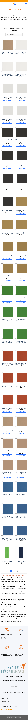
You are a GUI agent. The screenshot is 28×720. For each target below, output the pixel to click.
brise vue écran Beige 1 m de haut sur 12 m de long (21, 276)
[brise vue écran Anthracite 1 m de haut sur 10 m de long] (21, 178)
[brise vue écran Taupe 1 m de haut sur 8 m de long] (21, 443)
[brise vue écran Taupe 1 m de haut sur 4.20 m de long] (21, 421)
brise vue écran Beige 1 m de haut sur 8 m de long (21, 254)
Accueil (6, 28)
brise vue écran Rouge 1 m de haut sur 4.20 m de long (7, 386)
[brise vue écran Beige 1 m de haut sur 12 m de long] (21, 268)
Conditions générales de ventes (9, 706)
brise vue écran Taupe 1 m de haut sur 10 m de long (7, 473)
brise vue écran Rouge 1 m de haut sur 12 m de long (20, 407)
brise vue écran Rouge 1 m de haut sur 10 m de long (7, 407)
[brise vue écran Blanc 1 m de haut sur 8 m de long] (21, 88)
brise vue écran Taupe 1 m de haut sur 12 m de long (21, 473)
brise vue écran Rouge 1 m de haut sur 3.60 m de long (20, 364)
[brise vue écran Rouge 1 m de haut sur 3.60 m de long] (21, 356)
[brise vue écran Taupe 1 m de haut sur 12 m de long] (21, 465)
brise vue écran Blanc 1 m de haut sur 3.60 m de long (7, 75)
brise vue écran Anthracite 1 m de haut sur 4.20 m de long (7, 164)
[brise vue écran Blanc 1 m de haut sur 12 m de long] (21, 110)
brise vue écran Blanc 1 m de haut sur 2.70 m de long (20, 53)
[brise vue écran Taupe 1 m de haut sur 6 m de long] (7, 443)
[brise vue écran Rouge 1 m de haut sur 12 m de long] (21, 399)
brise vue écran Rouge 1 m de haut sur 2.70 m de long (7, 364)
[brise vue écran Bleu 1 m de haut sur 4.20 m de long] (7, 509)
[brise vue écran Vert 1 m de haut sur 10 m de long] (7, 334)
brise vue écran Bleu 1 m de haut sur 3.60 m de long (20, 495)
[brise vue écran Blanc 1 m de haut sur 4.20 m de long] (21, 67)
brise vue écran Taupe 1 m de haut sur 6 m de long (7, 451)
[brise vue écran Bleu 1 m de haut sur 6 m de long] (21, 509)
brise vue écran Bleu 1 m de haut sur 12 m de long (21, 539)
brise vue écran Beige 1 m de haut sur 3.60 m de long (7, 233)
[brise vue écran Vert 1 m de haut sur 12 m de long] (21, 334)
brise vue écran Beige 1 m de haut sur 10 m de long (7, 276)
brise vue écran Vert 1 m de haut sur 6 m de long (7, 320)
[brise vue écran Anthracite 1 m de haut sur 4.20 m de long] (7, 155)
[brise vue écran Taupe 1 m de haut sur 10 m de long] (7, 465)
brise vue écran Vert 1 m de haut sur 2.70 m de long (7, 298)
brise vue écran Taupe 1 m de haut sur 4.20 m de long (20, 429)
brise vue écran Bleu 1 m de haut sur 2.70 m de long (7, 495)
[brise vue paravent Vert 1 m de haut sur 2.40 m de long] (7, 552)
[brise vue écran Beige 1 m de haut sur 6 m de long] (7, 246)
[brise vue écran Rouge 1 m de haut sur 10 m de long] (7, 399)
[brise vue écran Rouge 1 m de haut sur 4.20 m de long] (7, 377)
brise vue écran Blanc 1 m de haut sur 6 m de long (7, 97)
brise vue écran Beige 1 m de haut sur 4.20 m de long (20, 233)
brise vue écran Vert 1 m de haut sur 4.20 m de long (20, 298)
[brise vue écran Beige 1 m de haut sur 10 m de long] (7, 268)
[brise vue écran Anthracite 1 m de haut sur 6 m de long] (21, 155)
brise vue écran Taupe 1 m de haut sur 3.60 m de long (7, 429)
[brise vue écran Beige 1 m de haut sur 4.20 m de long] (21, 224)
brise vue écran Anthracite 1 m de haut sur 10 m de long (20, 187)
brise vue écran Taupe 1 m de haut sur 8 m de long (21, 451)
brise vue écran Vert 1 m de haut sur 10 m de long (7, 342)
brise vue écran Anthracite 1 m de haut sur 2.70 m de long (7, 141)
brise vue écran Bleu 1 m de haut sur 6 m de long (21, 517)
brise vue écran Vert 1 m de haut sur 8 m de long (21, 320)
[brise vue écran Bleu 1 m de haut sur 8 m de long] (7, 531)
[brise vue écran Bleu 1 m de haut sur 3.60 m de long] (21, 487)
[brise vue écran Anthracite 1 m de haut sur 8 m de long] (7, 178)
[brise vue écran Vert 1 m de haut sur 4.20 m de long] (21, 290)
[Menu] (2, 4)
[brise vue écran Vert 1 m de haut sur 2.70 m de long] (7, 290)
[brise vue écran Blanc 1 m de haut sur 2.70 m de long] (21, 45)
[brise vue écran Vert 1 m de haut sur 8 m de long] (21, 312)
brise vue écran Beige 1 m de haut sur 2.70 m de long (20, 209)
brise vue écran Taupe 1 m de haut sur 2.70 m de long (7, 53)
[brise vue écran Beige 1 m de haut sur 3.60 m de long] (7, 224)
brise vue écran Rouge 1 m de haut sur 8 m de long (20, 386)
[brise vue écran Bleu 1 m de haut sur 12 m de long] (21, 531)
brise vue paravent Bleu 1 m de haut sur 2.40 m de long (21, 561)
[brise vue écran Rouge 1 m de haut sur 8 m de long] (21, 377)
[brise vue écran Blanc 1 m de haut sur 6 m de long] (7, 88)
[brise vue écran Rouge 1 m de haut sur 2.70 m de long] (7, 356)
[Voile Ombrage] (14, 4)
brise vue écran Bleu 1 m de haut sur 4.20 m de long (7, 517)
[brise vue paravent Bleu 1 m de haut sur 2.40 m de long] (21, 552)
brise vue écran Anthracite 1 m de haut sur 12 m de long (7, 210)
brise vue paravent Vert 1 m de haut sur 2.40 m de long (7, 561)
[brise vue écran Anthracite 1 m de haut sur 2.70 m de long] (7, 132)
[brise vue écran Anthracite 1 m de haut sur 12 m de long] (7, 201)
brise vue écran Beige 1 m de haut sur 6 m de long (7, 254)
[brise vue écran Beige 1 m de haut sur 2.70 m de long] (21, 201)
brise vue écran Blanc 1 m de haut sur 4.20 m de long (20, 75)
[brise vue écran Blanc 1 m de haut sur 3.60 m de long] (7, 67)
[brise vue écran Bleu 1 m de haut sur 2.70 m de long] (7, 487)
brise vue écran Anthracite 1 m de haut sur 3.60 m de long (20, 141)
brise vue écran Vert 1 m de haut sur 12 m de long (21, 342)
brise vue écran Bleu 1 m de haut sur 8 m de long (7, 539)
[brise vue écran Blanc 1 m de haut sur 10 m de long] (7, 110)
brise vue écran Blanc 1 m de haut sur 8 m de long (21, 97)
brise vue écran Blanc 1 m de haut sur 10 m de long (7, 118)
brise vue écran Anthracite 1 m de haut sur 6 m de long (20, 164)
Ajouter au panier (7, 78)
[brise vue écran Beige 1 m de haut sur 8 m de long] (21, 246)
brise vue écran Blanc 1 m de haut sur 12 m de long (21, 118)
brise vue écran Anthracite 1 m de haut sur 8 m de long (7, 187)
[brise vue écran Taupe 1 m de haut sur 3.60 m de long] (7, 421)
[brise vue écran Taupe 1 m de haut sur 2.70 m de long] (7, 45)
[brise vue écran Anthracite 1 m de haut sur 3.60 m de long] (21, 132)
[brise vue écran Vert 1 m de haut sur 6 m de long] (7, 312)
